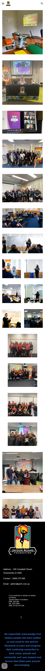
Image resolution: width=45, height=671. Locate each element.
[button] (3, 3)
